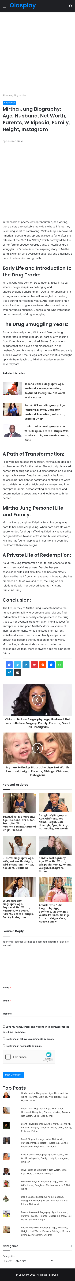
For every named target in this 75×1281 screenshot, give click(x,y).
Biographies (20, 95)
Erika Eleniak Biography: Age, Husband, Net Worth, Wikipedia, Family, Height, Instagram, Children (45, 1158)
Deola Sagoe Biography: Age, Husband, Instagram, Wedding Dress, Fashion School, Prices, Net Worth (44, 1200)
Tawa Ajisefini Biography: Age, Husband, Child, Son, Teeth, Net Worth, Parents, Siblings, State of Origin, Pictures (19, 823)
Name (7, 987)
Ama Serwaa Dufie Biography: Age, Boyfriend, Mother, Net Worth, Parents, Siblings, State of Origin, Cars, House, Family (54, 913)
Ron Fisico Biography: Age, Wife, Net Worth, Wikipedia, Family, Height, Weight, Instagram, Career (55, 864)
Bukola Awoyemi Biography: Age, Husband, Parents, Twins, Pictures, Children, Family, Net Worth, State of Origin (46, 1216)
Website (7, 1013)
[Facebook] (9, 664)
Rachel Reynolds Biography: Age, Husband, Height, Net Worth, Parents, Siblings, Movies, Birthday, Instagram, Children (45, 1231)
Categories (8, 1256)
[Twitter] (17, 664)
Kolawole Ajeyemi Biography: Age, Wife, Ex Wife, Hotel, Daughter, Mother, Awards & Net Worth (45, 1185)
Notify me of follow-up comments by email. (30, 1039)
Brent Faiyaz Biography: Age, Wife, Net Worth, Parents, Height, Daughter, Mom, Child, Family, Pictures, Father (46, 1127)
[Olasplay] (23, 5)
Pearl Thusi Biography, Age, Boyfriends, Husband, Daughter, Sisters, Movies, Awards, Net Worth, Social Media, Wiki (45, 1112)
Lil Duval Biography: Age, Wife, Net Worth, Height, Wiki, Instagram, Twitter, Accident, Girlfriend (18, 863)
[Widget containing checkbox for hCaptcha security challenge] (29, 1056)
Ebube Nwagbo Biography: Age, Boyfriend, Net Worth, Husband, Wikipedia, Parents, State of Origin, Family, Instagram (18, 909)
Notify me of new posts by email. (24, 1045)
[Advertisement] (37, 52)
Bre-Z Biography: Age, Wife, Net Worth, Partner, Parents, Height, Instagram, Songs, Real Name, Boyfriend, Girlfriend (44, 1143)
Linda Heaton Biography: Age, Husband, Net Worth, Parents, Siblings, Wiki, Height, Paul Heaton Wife (45, 1097)
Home (8, 95)
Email (7, 1000)
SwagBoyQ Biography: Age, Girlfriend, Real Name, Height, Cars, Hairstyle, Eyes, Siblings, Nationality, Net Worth (54, 822)
